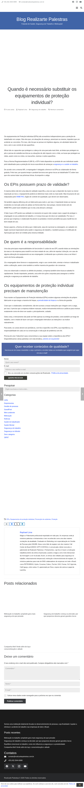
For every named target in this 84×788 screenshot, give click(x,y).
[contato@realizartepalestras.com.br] (6, 757)
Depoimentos (9, 403)
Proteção (54, 519)
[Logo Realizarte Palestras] (14, 7)
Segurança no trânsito (12, 431)
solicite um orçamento (51, 339)
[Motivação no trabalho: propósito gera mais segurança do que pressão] (22, 600)
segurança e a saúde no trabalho (66, 164)
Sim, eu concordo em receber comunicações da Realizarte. (37, 373)
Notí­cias (7, 419)
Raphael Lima (22, 109)
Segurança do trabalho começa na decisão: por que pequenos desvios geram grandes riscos (37, 741)
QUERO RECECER (15, 378)
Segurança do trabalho (38, 109)
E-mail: (6, 366)
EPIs (8, 519)
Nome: (6, 359)
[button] (77, 8)
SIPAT (6, 437)
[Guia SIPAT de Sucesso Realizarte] (42, 478)
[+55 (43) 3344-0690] (6, 760)
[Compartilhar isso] (11, 524)
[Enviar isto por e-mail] (6, 524)
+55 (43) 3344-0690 (15, 760)
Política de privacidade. (59, 373)
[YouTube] (80, 2)
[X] (13, 766)
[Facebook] (73, 2)
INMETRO (20, 197)
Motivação (8, 416)
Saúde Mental (9, 425)
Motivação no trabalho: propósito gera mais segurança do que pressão (29, 738)
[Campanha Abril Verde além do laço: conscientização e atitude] (22, 633)
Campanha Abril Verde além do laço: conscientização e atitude (27, 747)
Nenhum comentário (57, 109)
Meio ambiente (9, 412)
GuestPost (8, 409)
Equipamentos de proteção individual (22, 519)
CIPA (6, 400)
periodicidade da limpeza (47, 300)
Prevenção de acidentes (43, 519)
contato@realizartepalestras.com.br (21, 756)
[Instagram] (77, 2)
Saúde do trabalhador (12, 422)
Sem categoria (9, 434)
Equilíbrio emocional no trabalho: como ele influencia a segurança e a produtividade (34, 744)
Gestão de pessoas (11, 406)
